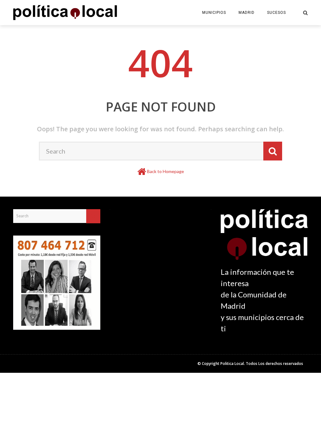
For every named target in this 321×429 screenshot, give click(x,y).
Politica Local (232, 363)
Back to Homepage (165, 171)
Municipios (214, 12)
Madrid (247, 12)
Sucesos (276, 12)
